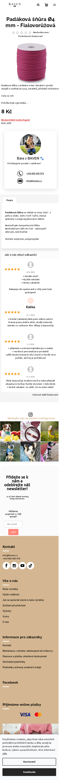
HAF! (13, 532)
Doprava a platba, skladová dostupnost (25, 656)
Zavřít (28, 129)
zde (4, 753)
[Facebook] (6, 565)
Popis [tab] (10, 200)
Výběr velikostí (11, 594)
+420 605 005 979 (35, 173)
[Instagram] (14, 565)
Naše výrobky (10, 589)
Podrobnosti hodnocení (30, 36)
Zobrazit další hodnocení (45, 394)
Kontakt (7, 645)
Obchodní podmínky (14, 662)
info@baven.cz (34, 181)
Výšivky (7, 611)
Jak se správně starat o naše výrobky (23, 600)
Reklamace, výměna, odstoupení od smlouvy (28, 651)
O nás (6, 622)
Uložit (8, 129)
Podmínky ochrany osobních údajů (22, 667)
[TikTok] (30, 565)
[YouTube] (22, 565)
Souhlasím (29, 772)
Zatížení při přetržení (14, 605)
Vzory (6, 616)
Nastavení (29, 762)
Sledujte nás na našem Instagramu (31, 418)
